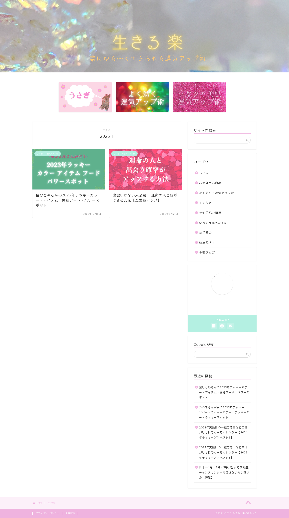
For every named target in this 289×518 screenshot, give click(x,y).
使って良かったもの (213, 223)
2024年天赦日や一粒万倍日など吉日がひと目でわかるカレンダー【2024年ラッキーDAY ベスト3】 (223, 432)
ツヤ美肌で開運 (210, 213)
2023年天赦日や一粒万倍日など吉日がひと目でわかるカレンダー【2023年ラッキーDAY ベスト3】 (223, 452)
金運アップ (207, 253)
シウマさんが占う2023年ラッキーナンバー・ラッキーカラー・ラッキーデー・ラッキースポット (224, 412)
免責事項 (70, 513)
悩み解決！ (207, 243)
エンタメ (205, 203)
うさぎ (204, 173)
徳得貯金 (205, 233)
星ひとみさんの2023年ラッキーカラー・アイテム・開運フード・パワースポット (224, 392)
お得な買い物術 (210, 183)
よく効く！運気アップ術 (216, 193)
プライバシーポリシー (47, 513)
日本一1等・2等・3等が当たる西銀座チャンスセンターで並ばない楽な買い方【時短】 (224, 472)
